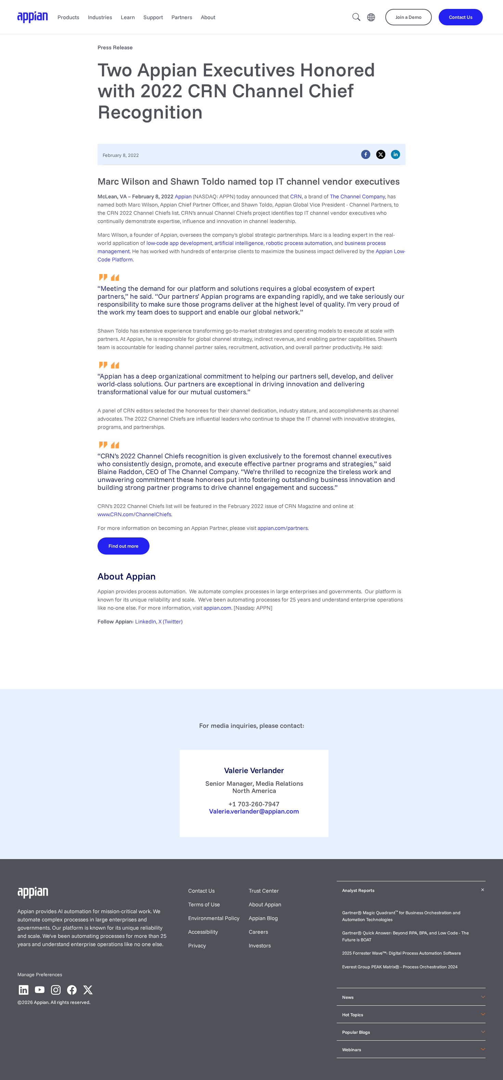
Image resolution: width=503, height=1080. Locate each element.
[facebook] (366, 154)
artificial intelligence (239, 242)
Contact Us (201, 890)
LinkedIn (145, 621)
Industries (100, 17)
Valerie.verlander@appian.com (254, 811)
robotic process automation (299, 242)
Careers (258, 931)
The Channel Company (357, 196)
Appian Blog (263, 918)
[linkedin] (395, 154)
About (208, 17)
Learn (128, 17)
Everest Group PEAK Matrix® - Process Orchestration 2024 (399, 966)
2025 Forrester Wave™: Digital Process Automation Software (401, 953)
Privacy (197, 945)
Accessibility (203, 931)
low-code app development (179, 242)
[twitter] (381, 154)
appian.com (217, 607)
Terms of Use (204, 904)
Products (68, 17)
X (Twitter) (170, 621)
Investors (260, 945)
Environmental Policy (214, 918)
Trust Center (264, 890)
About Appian (265, 904)
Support (153, 17)
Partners (181, 17)
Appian (183, 196)
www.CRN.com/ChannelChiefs (134, 514)
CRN (296, 196)
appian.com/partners (283, 527)
